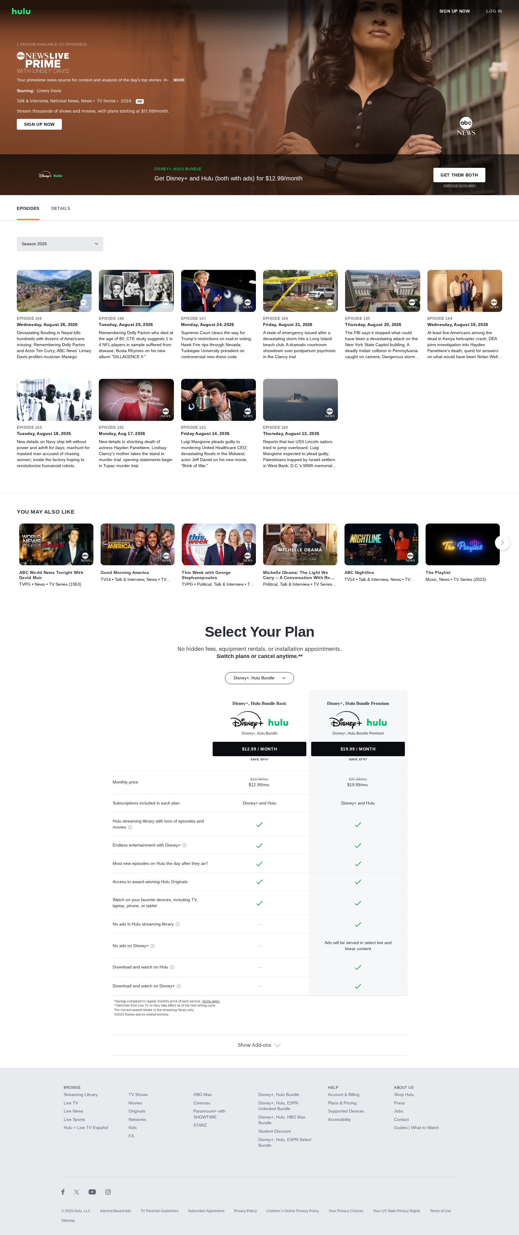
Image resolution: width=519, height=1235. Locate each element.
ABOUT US (404, 1088)
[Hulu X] (81, 1192)
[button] (28, 207)
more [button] (179, 80)
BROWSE (72, 1088)
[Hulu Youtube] (97, 1192)
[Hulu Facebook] (67, 1192)
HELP (333, 1088)
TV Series (106, 101)
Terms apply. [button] (211, 1001)
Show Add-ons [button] (254, 1045)
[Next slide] (502, 543)
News (86, 101)
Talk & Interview (32, 101)
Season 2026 (34, 243)
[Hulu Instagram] (108, 1192)
